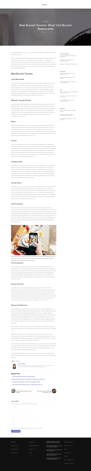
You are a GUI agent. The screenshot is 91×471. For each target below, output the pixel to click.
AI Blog (65, 449)
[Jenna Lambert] (14, 366)
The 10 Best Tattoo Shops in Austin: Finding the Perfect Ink (27, 384)
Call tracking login (15, 449)
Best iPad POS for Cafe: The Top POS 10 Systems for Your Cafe (28, 379)
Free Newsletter (14, 452)
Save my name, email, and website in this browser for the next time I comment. (27, 428)
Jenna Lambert (44, 32)
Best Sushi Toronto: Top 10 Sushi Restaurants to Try (44, 391)
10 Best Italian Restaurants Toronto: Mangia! (23, 376)
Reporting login (14, 445)
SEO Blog (66, 456)
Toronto (47, 21)
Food (43, 21)
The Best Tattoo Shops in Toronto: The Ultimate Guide (26, 382)
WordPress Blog (67, 445)
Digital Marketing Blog (68, 441)
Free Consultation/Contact (69, 459)
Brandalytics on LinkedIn (69, 463)
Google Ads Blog (67, 452)
